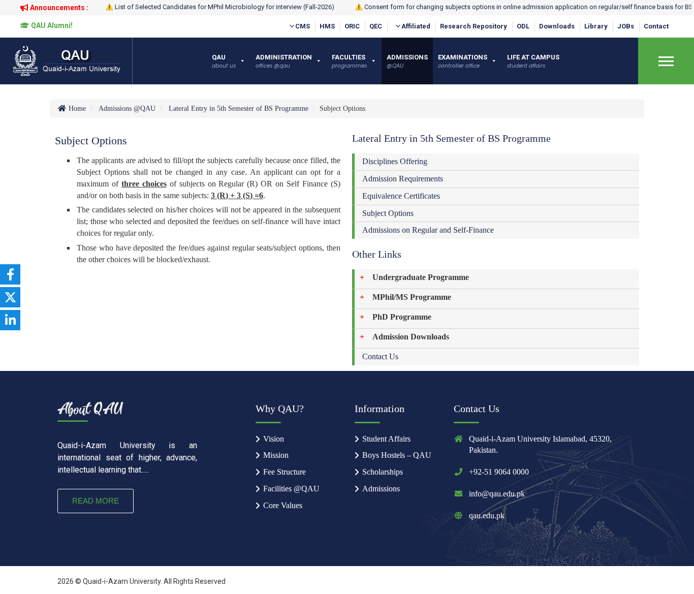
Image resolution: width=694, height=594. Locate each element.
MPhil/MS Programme (411, 297)
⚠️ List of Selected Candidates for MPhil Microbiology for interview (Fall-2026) (219, 7)
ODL (523, 26)
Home (76, 108)
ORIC (352, 26)
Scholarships (382, 471)
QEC (375, 26)
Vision (273, 438)
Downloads (557, 26)
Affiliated (415, 26)
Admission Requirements (402, 178)
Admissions (381, 488)
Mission (276, 455)
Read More (95, 500)
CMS (302, 26)
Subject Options (388, 213)
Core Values (282, 505)
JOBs (625, 26)
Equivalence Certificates (401, 196)
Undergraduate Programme (420, 277)
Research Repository (473, 26)
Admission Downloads (410, 336)
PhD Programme (401, 316)
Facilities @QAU (291, 488)
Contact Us (380, 356)
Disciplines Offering (394, 161)
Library (596, 26)
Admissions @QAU (127, 108)
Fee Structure (284, 471)
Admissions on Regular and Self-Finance (428, 230)
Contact (656, 26)
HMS (327, 26)
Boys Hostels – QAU (396, 455)
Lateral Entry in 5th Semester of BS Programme (238, 108)
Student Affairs (386, 438)
